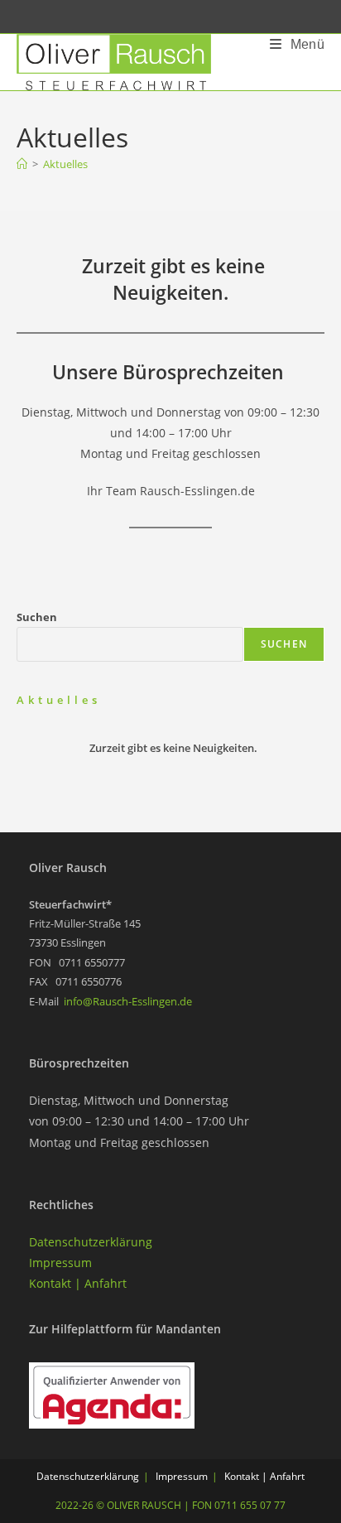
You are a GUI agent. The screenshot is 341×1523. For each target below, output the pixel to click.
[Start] (22, 164)
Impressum (60, 1262)
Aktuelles (65, 164)
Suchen (37, 617)
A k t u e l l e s (57, 699)
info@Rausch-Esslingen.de (128, 1001)
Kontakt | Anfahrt (78, 1283)
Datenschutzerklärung (90, 1242)
